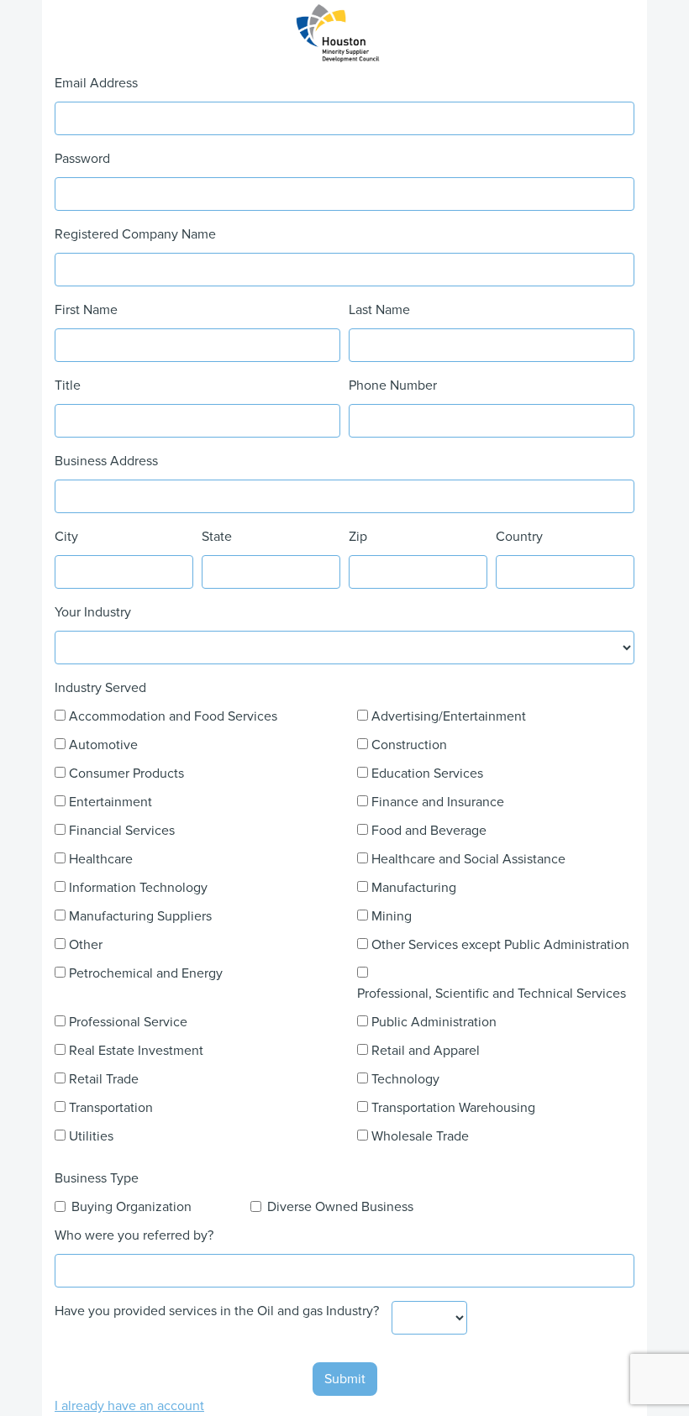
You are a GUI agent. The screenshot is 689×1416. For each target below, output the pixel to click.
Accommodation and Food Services (173, 716)
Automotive (103, 745)
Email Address (96, 83)
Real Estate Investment (136, 1050)
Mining (391, 916)
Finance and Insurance (437, 802)
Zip (358, 536)
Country (519, 536)
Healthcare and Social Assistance (468, 859)
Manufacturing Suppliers (140, 916)
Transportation (111, 1107)
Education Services (427, 773)
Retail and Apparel (425, 1050)
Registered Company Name (135, 234)
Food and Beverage (429, 830)
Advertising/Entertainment (448, 716)
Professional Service (128, 1022)
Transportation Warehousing (453, 1107)
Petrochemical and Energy (146, 973)
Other (86, 944)
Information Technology (138, 887)
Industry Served (100, 687)
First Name (86, 310)
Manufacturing (413, 887)
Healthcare (101, 859)
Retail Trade (104, 1079)
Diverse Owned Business (340, 1206)
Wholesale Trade (420, 1136)
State (217, 536)
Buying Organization (131, 1206)
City (66, 536)
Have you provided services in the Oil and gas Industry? (217, 1311)
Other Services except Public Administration (500, 944)
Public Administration (434, 1022)
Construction (409, 745)
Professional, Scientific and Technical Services (491, 993)
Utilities (91, 1136)
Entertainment (110, 802)
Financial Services (122, 830)
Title (68, 385)
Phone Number (393, 385)
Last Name (379, 310)
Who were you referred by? (134, 1235)
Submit (345, 1379)
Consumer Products (126, 773)
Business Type (97, 1178)
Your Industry (93, 612)
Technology (405, 1079)
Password (82, 158)
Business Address (106, 461)
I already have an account (129, 1406)
